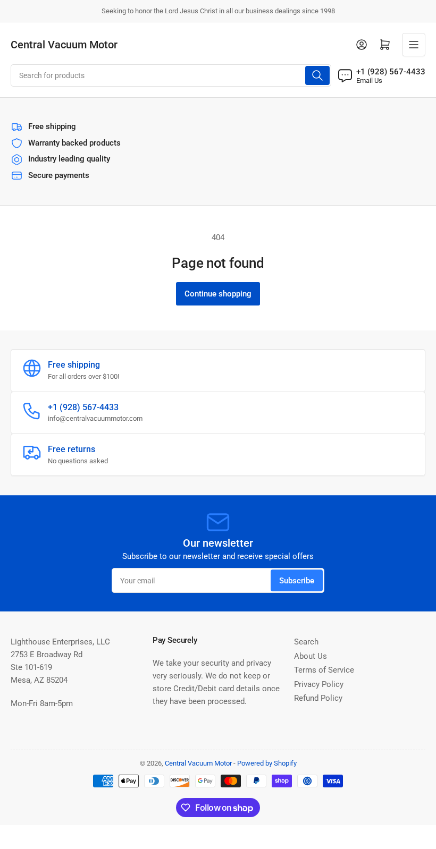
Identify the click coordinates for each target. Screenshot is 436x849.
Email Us (369, 80)
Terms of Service (324, 670)
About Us (310, 656)
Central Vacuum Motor (198, 763)
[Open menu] (413, 44)
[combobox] (171, 75)
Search (306, 642)
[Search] (317, 75)
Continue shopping (218, 294)
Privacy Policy (318, 684)
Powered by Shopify (267, 763)
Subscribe (296, 580)
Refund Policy (318, 698)
